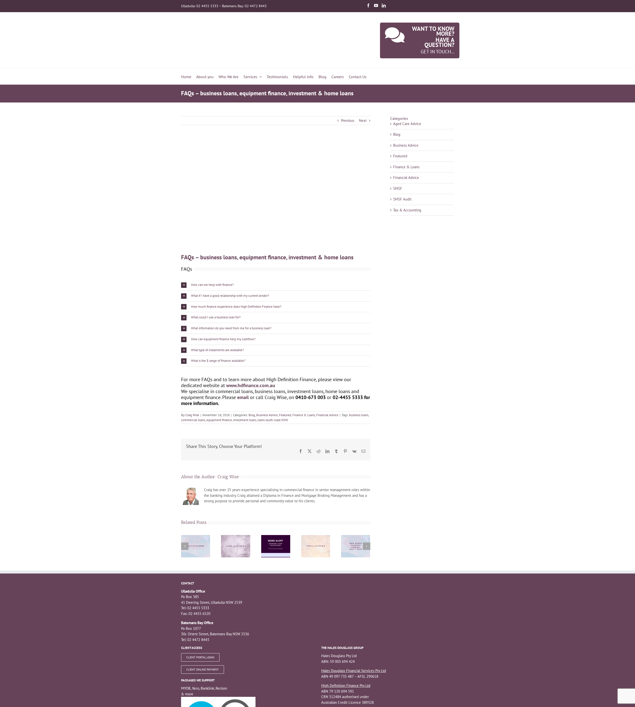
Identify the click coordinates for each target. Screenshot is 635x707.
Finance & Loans (303, 415)
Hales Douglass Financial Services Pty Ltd (353, 670)
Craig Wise (192, 415)
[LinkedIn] (384, 5)
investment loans (244, 420)
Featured (285, 415)
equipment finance (219, 420)
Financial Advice (327, 415)
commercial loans (193, 420)
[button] (275, 285)
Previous (347, 120)
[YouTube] (376, 5)
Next (363, 120)
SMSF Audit (402, 199)
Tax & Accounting (407, 210)
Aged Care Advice (407, 123)
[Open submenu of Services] (259, 77)
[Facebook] (368, 5)
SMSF (397, 188)
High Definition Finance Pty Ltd (345, 685)
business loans (358, 415)
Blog (252, 415)
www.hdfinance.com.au (250, 385)
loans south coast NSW (272, 420)
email (243, 397)
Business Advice (267, 415)
